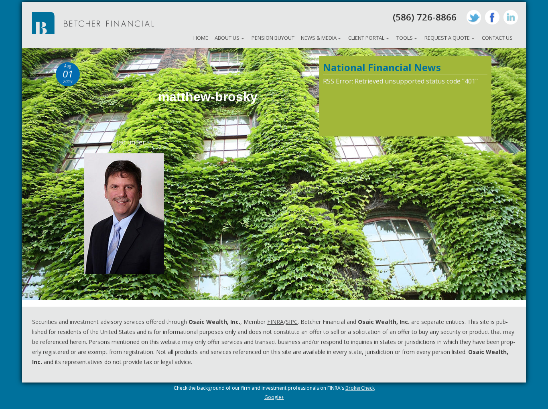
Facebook (492, 17)
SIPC (292, 322)
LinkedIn (510, 17)
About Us (227, 37)
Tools (404, 37)
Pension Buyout (273, 37)
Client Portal (366, 37)
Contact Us (497, 37)
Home (200, 37)
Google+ (274, 397)
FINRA (275, 322)
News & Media (319, 37)
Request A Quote (447, 37)
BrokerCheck (360, 388)
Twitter (474, 17)
